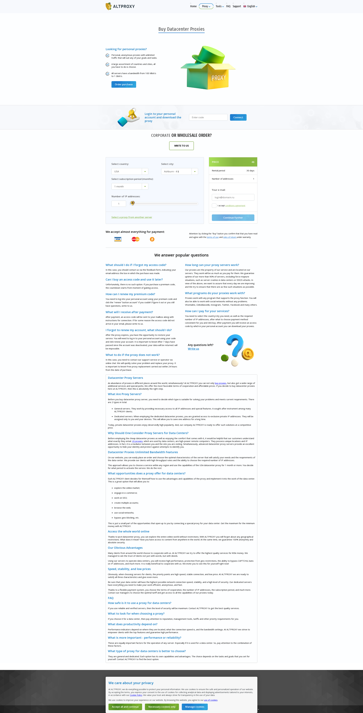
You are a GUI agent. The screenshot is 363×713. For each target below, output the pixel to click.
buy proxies (220, 383)
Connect (238, 117)
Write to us (181, 145)
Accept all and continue (125, 706)
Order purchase (124, 84)
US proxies (137, 441)
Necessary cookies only (162, 706)
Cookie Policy (136, 695)
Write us (193, 349)
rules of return (230, 237)
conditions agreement (235, 205)
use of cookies (211, 700)
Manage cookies (194, 706)
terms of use (213, 237)
